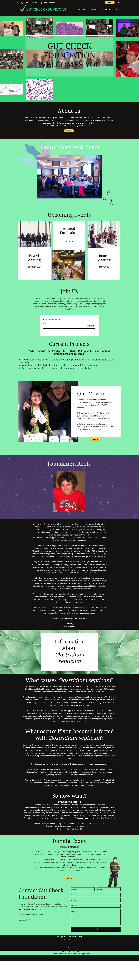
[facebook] (118, 2)
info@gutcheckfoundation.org (29, 2)
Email (44, 323)
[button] (110, 2)
